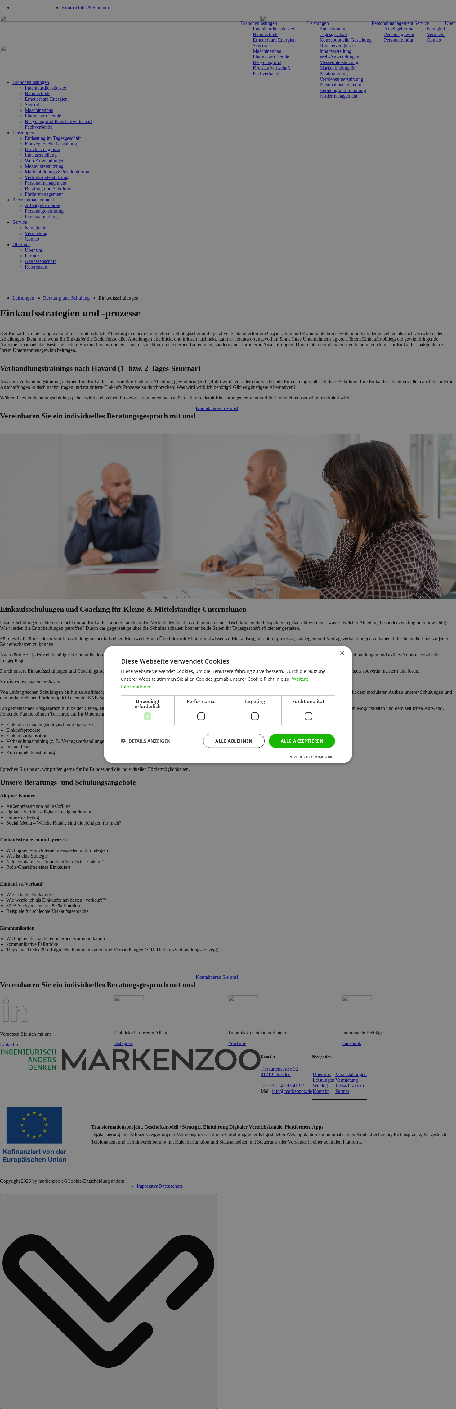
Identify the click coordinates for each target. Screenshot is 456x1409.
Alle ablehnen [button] (233, 741)
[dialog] (228, 704)
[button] (146, 741)
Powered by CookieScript (312, 756)
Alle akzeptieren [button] (302, 741)
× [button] (342, 653)
